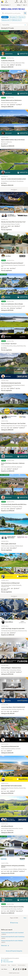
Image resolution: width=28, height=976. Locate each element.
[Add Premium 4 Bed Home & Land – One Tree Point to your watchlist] (26, 395)
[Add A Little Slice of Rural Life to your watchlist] (26, 31)
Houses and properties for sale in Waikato (12, 940)
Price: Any (21, 17)
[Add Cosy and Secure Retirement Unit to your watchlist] (26, 718)
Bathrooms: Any (16, 20)
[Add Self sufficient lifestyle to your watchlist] (26, 797)
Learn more (5, 960)
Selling (19, 5)
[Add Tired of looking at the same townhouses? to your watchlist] (26, 234)
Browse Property (5, 5)
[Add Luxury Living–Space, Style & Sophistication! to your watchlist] (26, 678)
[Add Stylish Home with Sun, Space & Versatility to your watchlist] (26, 877)
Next (25, 918)
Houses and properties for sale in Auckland (12, 932)
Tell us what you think (8, 961)
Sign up (21, 2)
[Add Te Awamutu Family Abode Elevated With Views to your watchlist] (26, 475)
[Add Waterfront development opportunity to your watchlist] (26, 354)
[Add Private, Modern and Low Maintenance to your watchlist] (26, 71)
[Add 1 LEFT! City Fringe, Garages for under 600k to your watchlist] (26, 600)
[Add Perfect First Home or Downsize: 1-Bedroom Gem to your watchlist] (26, 434)
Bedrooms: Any (5, 20)
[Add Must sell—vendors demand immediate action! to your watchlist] (26, 150)
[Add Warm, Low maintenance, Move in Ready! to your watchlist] (26, 275)
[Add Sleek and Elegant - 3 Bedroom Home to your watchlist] (26, 639)
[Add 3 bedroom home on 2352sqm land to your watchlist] (26, 554)
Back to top (15, 922)
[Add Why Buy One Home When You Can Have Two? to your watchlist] (26, 193)
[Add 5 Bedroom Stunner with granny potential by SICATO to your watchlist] (26, 837)
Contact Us (14, 965)
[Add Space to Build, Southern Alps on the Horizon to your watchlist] (26, 111)
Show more (4, 945)
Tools (24, 5)
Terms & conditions (22, 965)
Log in (25, 2)
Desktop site (3, 965)
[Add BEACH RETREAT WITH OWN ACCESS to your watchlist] (26, 757)
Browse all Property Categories (14, 951)
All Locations (13, 17)
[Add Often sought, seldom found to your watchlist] (26, 515)
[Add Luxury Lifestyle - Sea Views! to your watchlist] (26, 314)
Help (9, 965)
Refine (5, 17)
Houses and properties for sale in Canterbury (12, 936)
